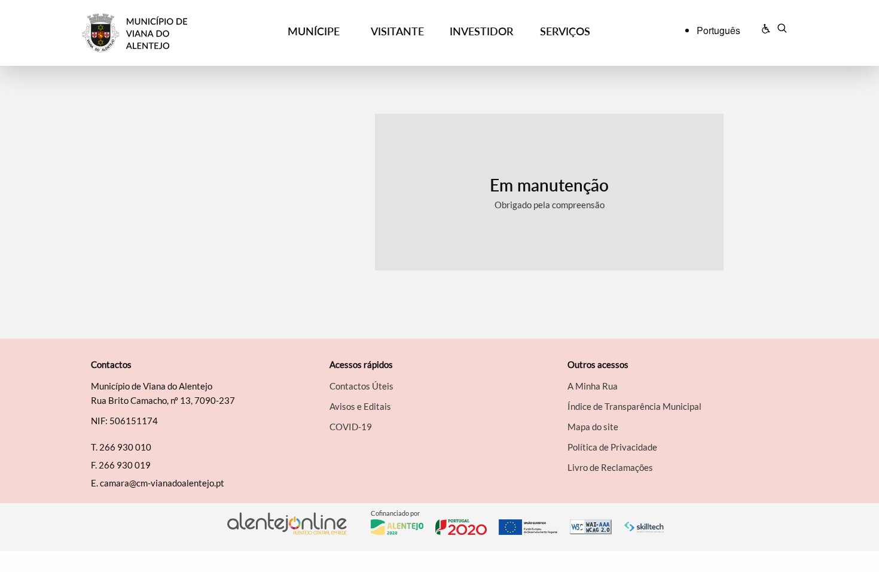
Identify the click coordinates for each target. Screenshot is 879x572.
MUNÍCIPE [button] (314, 31)
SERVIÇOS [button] (565, 31)
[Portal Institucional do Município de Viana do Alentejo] (171, 33)
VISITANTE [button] (397, 31)
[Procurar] (782, 30)
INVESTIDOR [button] (481, 31)
